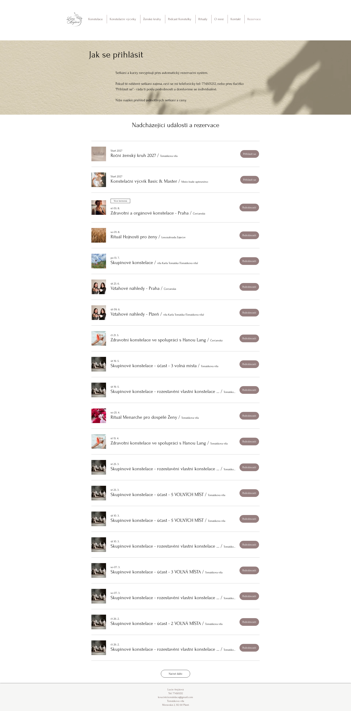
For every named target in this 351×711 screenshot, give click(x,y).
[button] (133, 155)
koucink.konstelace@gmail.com (175, 697)
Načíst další (175, 673)
